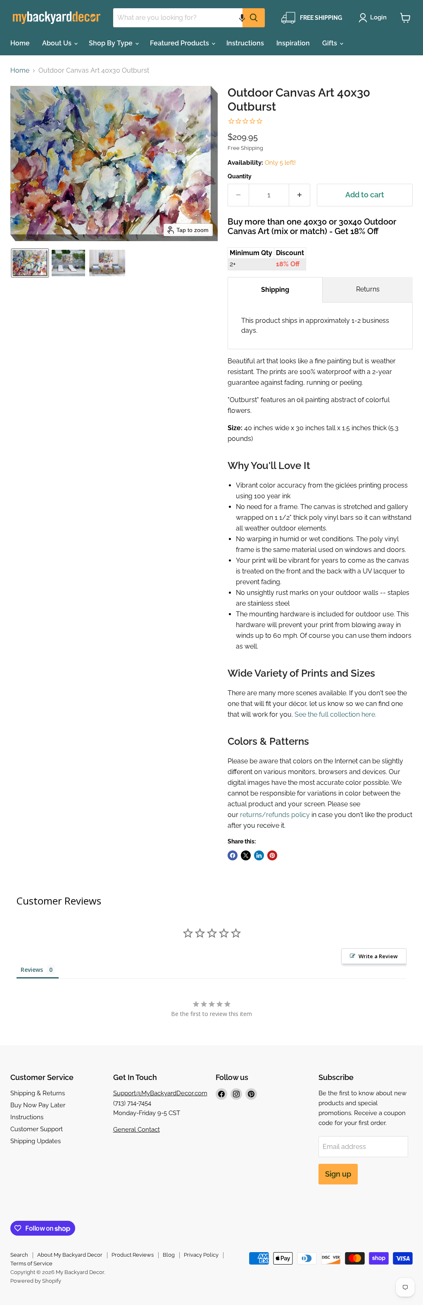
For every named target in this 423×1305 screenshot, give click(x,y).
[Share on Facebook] (233, 855)
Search (19, 1255)
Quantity (240, 176)
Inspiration (293, 43)
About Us (57, 43)
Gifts (330, 43)
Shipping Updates (35, 1141)
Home (20, 43)
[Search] (253, 17)
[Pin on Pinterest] (272, 855)
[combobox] (177, 17)
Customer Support (36, 1129)
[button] (242, 17)
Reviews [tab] (32, 969)
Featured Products (180, 43)
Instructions (245, 43)
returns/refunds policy (275, 815)
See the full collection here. (335, 714)
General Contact (136, 1129)
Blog (169, 1255)
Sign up (338, 1174)
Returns (368, 289)
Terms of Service (31, 1263)
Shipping (275, 290)
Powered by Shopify (35, 1281)
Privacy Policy (201, 1255)
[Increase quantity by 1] (299, 195)
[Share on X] (246, 855)
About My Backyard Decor (69, 1255)
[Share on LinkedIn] (259, 855)
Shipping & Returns (37, 1093)
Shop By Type (111, 43)
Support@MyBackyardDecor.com (160, 1093)
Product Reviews (133, 1255)
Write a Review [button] (378, 956)
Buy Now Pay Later (37, 1105)
